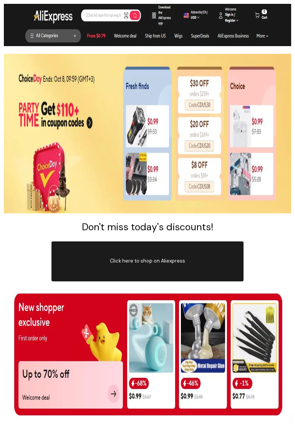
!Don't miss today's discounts (148, 227)
